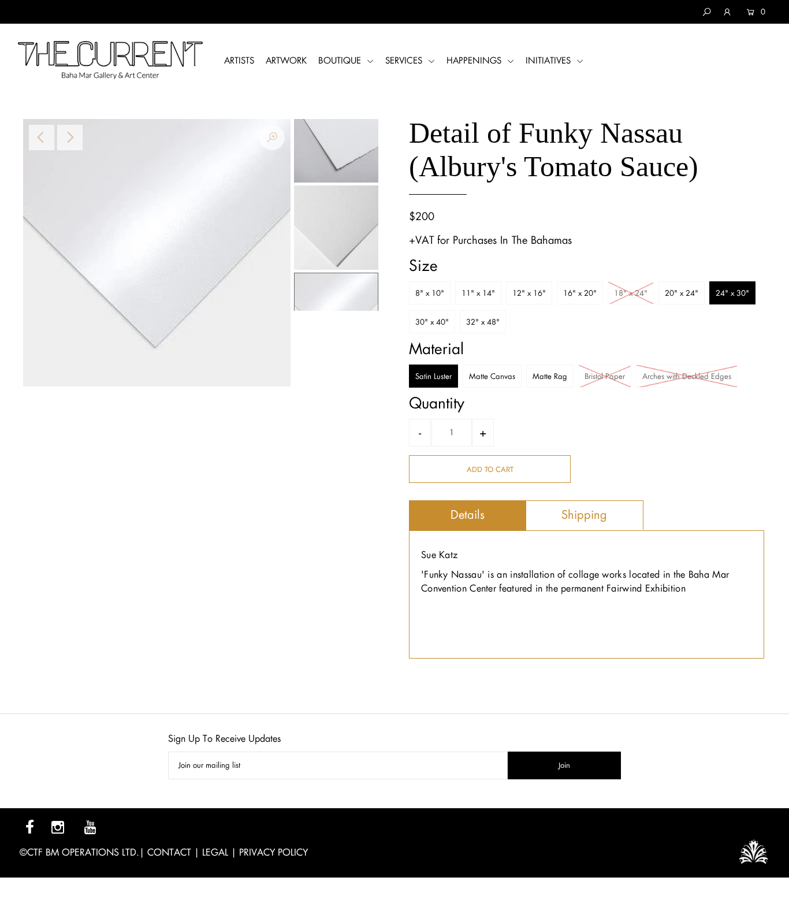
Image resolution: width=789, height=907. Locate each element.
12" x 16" (529, 293)
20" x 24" (681, 293)
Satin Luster (433, 376)
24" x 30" (732, 293)
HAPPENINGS (475, 60)
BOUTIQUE (341, 60)
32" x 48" (483, 322)
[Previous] (41, 137)
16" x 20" (580, 293)
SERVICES (405, 60)
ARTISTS (239, 60)
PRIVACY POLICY (273, 852)
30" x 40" (432, 322)
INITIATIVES (550, 60)
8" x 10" (429, 293)
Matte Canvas (492, 376)
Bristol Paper (605, 376)
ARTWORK (286, 60)
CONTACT (169, 852)
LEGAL (215, 852)
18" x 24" (630, 293)
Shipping (584, 514)
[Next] (70, 137)
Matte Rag (550, 376)
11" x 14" (478, 293)
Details (468, 514)
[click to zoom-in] (272, 137)
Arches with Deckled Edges (686, 376)
